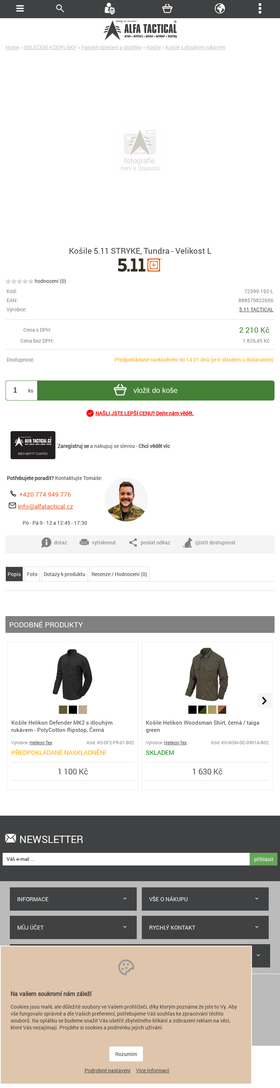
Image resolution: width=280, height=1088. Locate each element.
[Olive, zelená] (64, 712)
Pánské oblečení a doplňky (111, 47)
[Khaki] (82, 712)
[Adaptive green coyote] (213, 712)
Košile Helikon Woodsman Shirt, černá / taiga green (202, 726)
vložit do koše (155, 390)
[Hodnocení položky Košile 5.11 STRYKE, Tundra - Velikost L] (19, 280)
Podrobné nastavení (108, 1070)
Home (12, 47)
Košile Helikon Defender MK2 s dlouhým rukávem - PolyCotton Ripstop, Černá (62, 726)
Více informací (152, 1070)
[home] (140, 39)
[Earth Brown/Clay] (222, 712)
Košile (154, 47)
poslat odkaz (155, 542)
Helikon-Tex (41, 742)
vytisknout (104, 542)
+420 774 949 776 (45, 494)
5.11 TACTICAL (256, 309)
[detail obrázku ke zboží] (140, 150)
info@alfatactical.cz (45, 506)
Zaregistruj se (73, 445)
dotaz (60, 542)
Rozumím (126, 1053)
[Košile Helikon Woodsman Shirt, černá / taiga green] (207, 701)
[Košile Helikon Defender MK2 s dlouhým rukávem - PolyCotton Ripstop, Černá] (73, 701)
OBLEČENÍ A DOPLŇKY (50, 47)
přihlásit (263, 859)
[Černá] (73, 712)
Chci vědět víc (154, 445)
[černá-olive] (203, 712)
